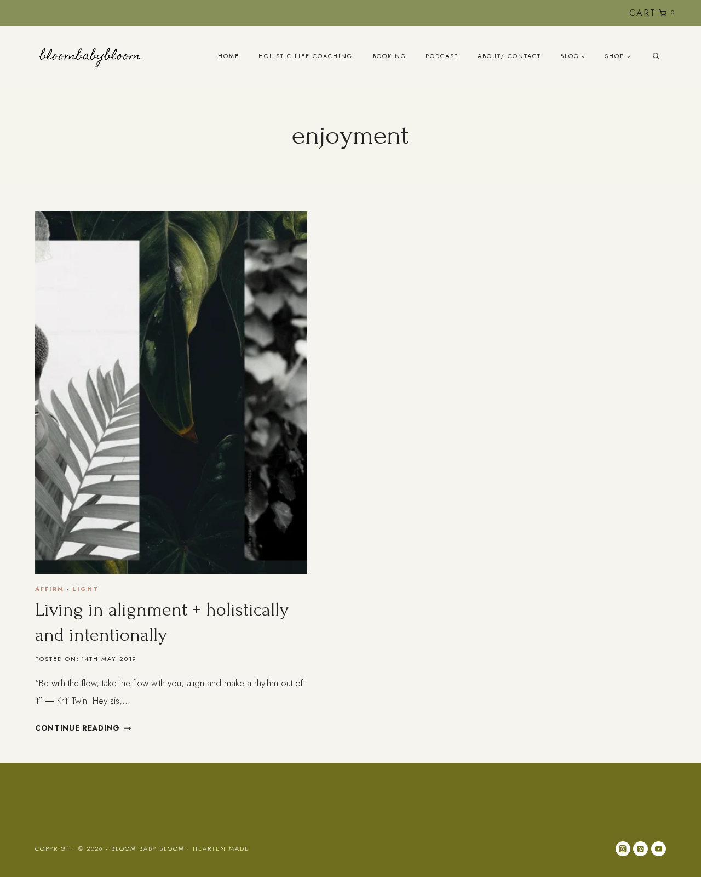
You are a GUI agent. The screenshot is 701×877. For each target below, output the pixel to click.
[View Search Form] (656, 56)
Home (228, 56)
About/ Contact (509, 56)
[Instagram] (562, 13)
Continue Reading (83, 727)
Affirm (49, 588)
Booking (389, 56)
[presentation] (171, 392)
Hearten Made (221, 848)
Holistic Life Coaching (305, 56)
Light (85, 588)
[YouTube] (580, 13)
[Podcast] (598, 13)
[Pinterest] (640, 848)
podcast (442, 56)
